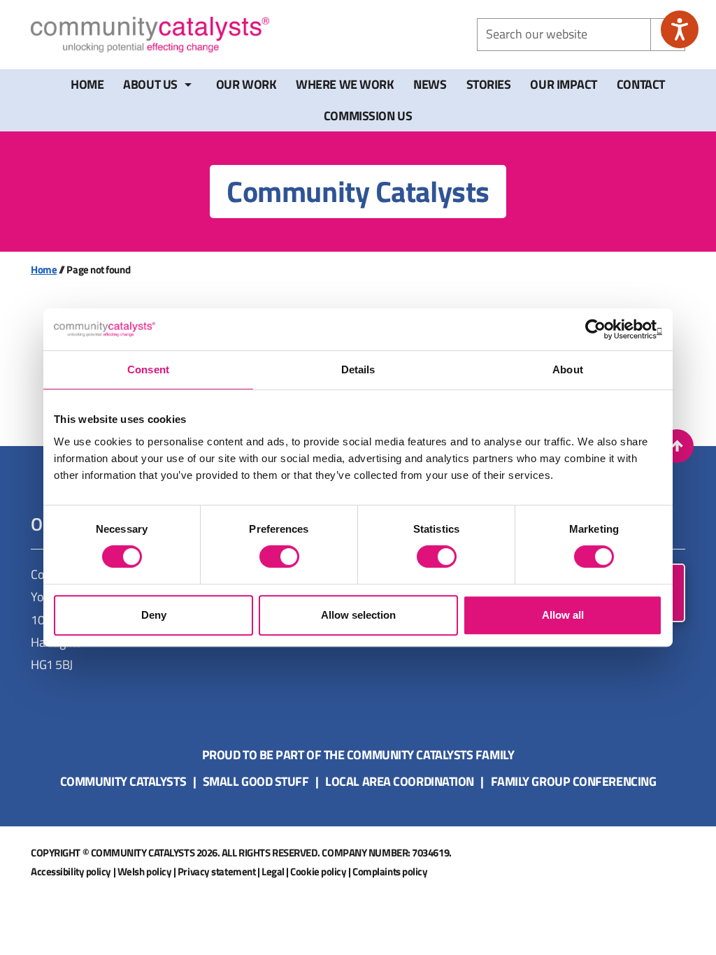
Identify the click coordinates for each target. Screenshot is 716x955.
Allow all (563, 615)
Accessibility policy (71, 871)
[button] (677, 446)
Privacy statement (216, 871)
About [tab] (567, 369)
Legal (273, 871)
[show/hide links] (188, 84)
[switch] (279, 556)
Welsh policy (144, 871)
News (429, 84)
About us (150, 84)
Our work (246, 84)
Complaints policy (389, 871)
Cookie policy (318, 871)
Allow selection (358, 615)
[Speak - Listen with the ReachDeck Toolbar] (680, 29)
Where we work (345, 84)
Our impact (563, 84)
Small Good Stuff (256, 781)
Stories (488, 84)
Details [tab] (358, 369)
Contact (641, 84)
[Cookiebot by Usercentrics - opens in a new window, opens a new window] (601, 329)
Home (87, 84)
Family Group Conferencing (574, 781)
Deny (153, 615)
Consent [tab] (148, 369)
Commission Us (368, 115)
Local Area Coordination (399, 781)
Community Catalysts (123, 781)
